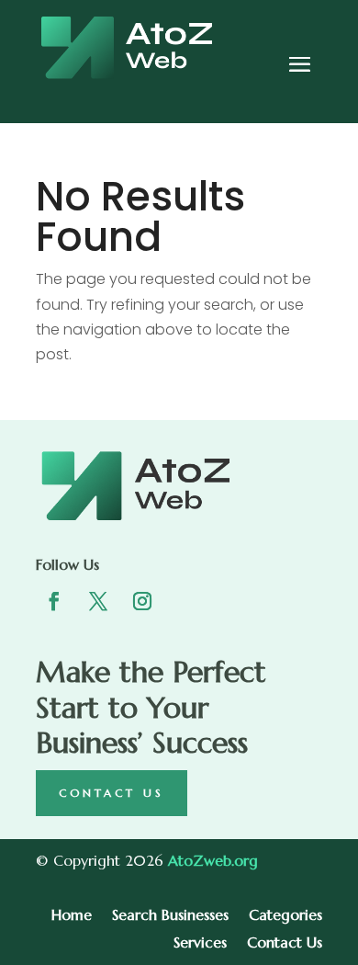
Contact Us (111, 793)
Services (200, 943)
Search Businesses (170, 916)
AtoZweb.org (213, 860)
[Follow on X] (98, 601)
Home (71, 916)
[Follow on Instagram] (142, 601)
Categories (285, 916)
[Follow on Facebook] (54, 601)
